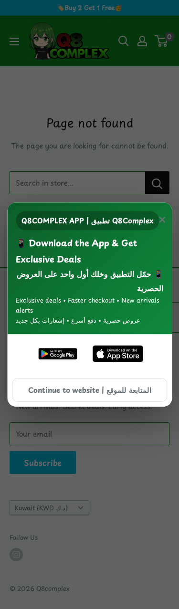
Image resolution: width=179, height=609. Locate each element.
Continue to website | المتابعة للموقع (89, 389)
